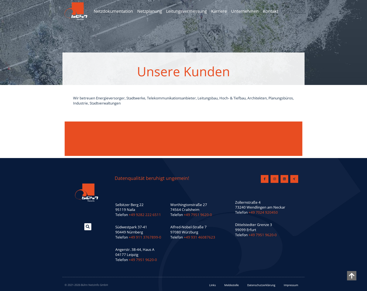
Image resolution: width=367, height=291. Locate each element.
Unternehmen (245, 11)
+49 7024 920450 (263, 212)
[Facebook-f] (264, 179)
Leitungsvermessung (186, 11)
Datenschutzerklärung (261, 285)
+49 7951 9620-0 (143, 259)
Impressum (291, 285)
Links (212, 285)
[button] (87, 226)
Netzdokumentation (113, 11)
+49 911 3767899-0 (145, 237)
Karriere (219, 11)
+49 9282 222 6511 (145, 214)
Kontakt (270, 11)
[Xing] (294, 179)
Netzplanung (149, 11)
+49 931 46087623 (199, 237)
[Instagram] (274, 179)
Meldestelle (231, 285)
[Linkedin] (284, 179)
